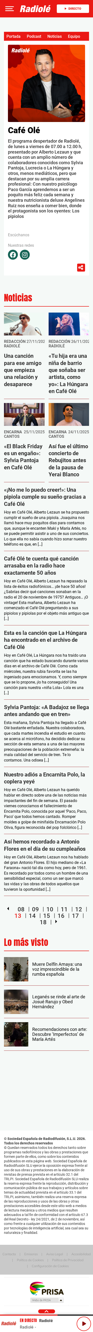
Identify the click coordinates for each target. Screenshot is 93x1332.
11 (64, 909)
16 (61, 915)
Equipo (74, 36)
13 (17, 915)
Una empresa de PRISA (46, 1288)
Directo (74, 8)
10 (49, 909)
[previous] (8, 908)
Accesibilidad (81, 1254)
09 (35, 909)
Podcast (34, 36)
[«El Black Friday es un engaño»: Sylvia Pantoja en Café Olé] (24, 414)
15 (46, 915)
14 (32, 915)
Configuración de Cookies (50, 1266)
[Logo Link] (35, 8)
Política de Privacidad (68, 1260)
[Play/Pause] (84, 1324)
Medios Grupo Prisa (46, 1300)
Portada (13, 36)
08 (21, 909)
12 (78, 909)
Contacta (9, 1254)
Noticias (54, 36)
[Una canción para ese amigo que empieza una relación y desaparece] (24, 324)
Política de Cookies (30, 1260)
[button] (9, 8)
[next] (56, 921)
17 (75, 915)
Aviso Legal (54, 1254)
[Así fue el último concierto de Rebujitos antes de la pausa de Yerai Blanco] (69, 414)
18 (43, 922)
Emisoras (31, 1254)
